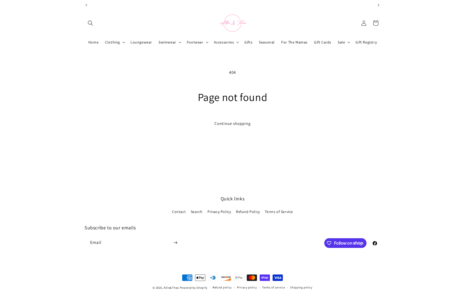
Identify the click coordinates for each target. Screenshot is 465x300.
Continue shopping (232, 123)
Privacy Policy (219, 211)
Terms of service (273, 287)
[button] (90, 23)
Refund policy (222, 287)
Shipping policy (301, 287)
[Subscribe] (175, 242)
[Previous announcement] (86, 5)
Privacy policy (247, 287)
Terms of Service (279, 211)
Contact (179, 211)
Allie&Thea (171, 288)
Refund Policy (248, 211)
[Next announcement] (379, 5)
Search (197, 211)
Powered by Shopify (193, 288)
